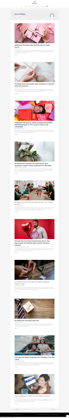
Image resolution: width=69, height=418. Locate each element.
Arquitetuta (42, 6)
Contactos (25, 6)
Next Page (53, 409)
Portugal (29, 6)
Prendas (16, 87)
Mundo (33, 6)
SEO (18, 397)
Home (22, 6)
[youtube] (47, 6)
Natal (15, 128)
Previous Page (16, 409)
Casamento (16, 167)
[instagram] (46, 6)
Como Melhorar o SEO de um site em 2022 (32, 396)
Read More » (16, 93)
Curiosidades (37, 6)
